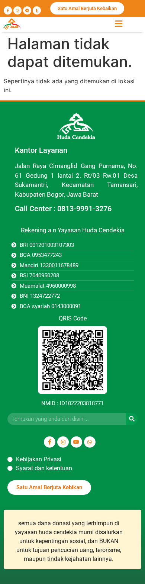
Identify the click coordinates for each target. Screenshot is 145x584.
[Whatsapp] (90, 442)
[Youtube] (76, 442)
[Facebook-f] (8, 10)
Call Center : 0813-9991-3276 (63, 208)
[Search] (132, 419)
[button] (118, 23)
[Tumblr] (37, 10)
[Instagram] (17, 10)
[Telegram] (27, 10)
